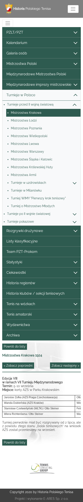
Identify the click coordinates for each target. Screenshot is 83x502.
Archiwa (13, 335)
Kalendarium (16, 43)
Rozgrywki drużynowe (24, 231)
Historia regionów (20, 283)
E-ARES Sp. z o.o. (55, 498)
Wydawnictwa (18, 325)
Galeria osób (16, 53)
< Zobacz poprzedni (18, 365)
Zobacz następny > (65, 365)
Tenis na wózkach (20, 304)
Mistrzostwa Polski (21, 64)
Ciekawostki (16, 272)
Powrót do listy (14, 346)
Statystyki (14, 262)
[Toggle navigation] (73, 9)
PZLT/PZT (14, 32)
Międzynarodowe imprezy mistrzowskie (38, 84)
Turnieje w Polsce (20, 95)
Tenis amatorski (19, 314)
